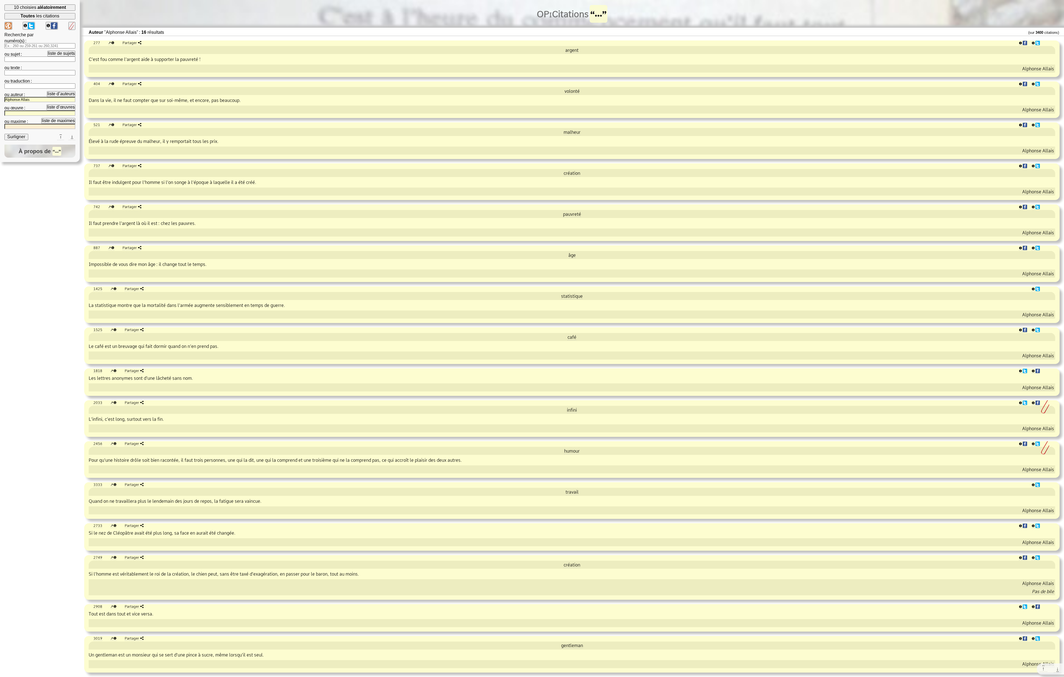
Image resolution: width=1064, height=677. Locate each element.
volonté (572, 91)
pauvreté (572, 214)
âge (572, 255)
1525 (97, 329)
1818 (97, 370)
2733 (97, 525)
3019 (97, 638)
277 (96, 42)
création (572, 173)
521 (96, 124)
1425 (97, 288)
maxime (18, 121)
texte (15, 67)
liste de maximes (58, 120)
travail (572, 492)
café (571, 337)
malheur (572, 132)
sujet (15, 54)
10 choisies (40, 7)
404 (96, 83)
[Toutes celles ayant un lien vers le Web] (8, 26)
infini (572, 410)
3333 (97, 484)
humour (572, 451)
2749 (97, 557)
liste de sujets (61, 53)
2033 (97, 402)
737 (96, 165)
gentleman (572, 645)
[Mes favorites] (71, 26)
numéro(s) (14, 41)
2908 (97, 606)
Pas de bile (1043, 591)
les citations (40, 16)
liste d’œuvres (61, 107)
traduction (20, 81)
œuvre (17, 108)
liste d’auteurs (61, 93)
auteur (17, 94)
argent (572, 50)
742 (96, 206)
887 (96, 247)
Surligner (16, 136)
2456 (97, 443)
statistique (572, 296)
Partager (129, 42)
